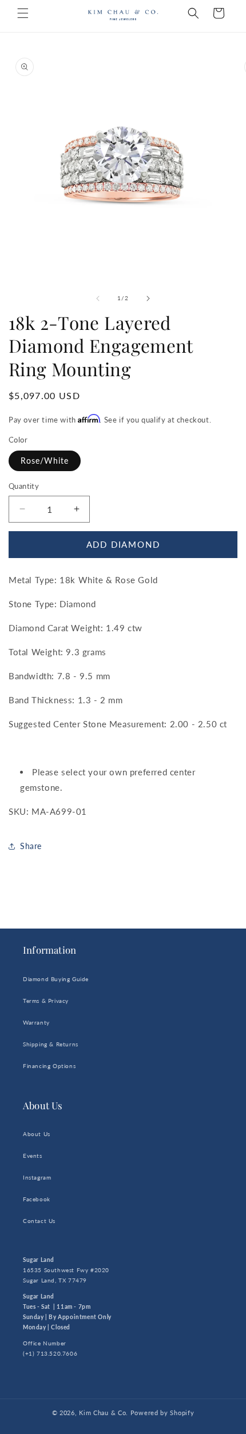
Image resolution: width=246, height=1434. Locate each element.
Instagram (37, 1177)
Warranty (36, 1022)
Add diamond (123, 544)
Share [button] (31, 846)
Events (32, 1155)
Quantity (24, 486)
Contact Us (39, 1220)
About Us (36, 1133)
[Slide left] (97, 298)
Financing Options (49, 1065)
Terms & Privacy (46, 1000)
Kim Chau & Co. (103, 1412)
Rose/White (45, 460)
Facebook (36, 1199)
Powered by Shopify (162, 1412)
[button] (22, 13)
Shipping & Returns (50, 1044)
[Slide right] (148, 298)
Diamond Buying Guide (56, 978)
